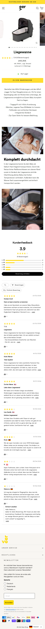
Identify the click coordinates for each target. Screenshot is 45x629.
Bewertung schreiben (22, 274)
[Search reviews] (5, 285)
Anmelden (9, 602)
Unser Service (9, 548)
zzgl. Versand (26, 63)
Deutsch (36, 627)
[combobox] (35, 627)
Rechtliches (9, 555)
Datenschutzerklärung (11, 609)
